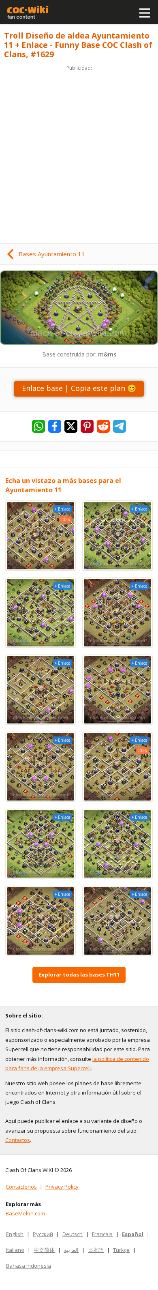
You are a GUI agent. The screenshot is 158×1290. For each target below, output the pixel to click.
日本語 (96, 1250)
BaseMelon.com (25, 1213)
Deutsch (72, 1234)
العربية (71, 1250)
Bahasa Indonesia (28, 1265)
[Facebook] (54, 426)
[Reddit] (103, 426)
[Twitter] (70, 426)
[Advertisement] (79, 152)
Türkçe (121, 1250)
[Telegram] (119, 426)
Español (132, 1234)
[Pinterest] (87, 426)
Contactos (17, 1140)
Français (102, 1234)
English (14, 1234)
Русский (43, 1234)
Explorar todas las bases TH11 (79, 974)
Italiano (15, 1250)
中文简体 (44, 1250)
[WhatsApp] (38, 426)
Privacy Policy (62, 1186)
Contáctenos (21, 1186)
